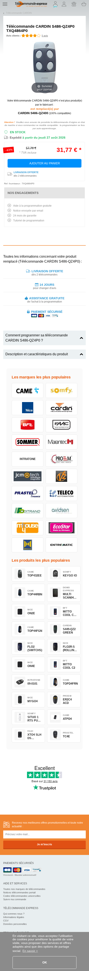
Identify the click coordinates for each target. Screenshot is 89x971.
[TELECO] (61, 493)
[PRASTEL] (27, 493)
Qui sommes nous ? (13, 913)
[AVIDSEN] (61, 510)
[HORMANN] (27, 544)
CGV (5, 920)
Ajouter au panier (44, 163)
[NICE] (27, 407)
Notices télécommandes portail (19, 892)
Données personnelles (15, 924)
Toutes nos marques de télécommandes (24, 889)
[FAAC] (61, 424)
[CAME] (27, 390)
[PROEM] (61, 459)
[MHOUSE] (27, 527)
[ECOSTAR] (61, 527)
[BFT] (27, 424)
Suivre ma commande (14, 899)
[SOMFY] (61, 390)
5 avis (45, 35)
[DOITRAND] (27, 510)
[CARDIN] (61, 407)
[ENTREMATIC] (61, 544)
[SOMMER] (27, 441)
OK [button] (44, 962)
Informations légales (13, 917)
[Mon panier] (84, 4)
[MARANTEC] (61, 441)
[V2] (61, 476)
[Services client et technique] (74, 4)
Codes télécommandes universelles (22, 896)
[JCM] (27, 476)
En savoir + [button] (30, 951)
